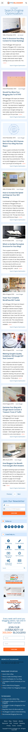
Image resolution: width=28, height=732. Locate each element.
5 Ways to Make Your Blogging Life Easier (14, 688)
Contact (19, 725)
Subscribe (14, 513)
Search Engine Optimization (17, 65)
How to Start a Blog (7, 674)
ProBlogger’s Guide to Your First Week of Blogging (13, 702)
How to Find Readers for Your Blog (12, 679)
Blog (10, 721)
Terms (14, 725)
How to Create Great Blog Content (12, 676)
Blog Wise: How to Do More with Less (12, 709)
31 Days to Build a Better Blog (10, 699)
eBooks (21, 721)
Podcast (15, 721)
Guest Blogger (21, 88)
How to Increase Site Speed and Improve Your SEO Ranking (13, 195)
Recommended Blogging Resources (12, 714)
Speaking (22, 723)
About (5, 721)
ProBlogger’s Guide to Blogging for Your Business (13, 706)
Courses (15, 723)
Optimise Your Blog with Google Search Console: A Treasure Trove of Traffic (12, 409)
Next (19, 494)
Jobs (10, 723)
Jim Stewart (20, 35)
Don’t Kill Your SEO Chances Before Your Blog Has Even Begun (13, 143)
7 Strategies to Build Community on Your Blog (13, 682)
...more (4, 63)
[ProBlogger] (15, 3)
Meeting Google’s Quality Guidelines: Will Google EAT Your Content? (13, 356)
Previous (9, 494)
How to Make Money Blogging (10, 685)
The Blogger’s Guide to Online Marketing (13, 712)
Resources (5, 723)
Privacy (9, 725)
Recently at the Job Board (10, 659)
